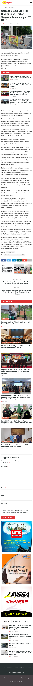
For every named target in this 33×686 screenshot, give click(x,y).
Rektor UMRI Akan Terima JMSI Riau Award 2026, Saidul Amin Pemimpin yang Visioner (14, 446)
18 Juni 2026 (5, 448)
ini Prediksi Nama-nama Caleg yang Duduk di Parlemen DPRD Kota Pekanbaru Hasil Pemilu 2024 (20, 652)
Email (3, 495)
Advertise (9, 667)
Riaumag (5, 24)
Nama (3, 488)
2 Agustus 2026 (14, 88)
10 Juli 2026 (13, 96)
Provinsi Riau (16, 254)
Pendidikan (12, 7)
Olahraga (5, 417)
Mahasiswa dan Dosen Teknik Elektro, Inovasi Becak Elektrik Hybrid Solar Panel (15, 323)
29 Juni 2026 (5, 425)
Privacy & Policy (17, 667)
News (6, 7)
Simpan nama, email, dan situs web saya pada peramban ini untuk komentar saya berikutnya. (16, 511)
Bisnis (4, 366)
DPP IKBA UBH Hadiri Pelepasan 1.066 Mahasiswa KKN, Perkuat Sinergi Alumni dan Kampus (20, 85)
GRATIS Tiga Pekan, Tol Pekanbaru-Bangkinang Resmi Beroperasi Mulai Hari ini (20, 636)
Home (2, 7)
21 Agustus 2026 (14, 79)
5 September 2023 (14, 24)
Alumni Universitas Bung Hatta (12, 342)
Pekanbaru (8, 254)
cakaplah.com (10, 252)
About (3, 667)
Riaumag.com (11, 678)
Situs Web (4, 503)
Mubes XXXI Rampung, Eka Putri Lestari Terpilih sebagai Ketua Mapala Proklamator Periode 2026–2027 (16, 422)
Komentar (4, 466)
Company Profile (27, 667)
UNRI (23, 254)
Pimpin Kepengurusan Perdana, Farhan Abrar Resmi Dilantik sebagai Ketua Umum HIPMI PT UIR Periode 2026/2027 (21, 93)
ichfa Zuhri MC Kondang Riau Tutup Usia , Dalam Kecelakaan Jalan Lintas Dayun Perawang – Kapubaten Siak (20, 627)
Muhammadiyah (7, 441)
